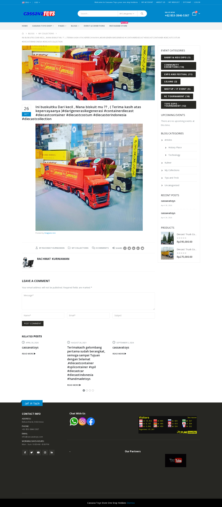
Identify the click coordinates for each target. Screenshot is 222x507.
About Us (160, 2)
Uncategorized (172, 185)
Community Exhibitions (174, 65)
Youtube (38, 452)
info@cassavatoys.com (32, 437)
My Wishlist (174, 2)
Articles (168, 139)
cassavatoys (75, 347)
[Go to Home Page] (23, 34)
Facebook (125, 248)
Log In (197, 2)
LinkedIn (133, 248)
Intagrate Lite (50, 233)
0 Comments (102, 248)
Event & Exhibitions (94, 26)
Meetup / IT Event (177, 88)
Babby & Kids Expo (177, 57)
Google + (138, 248)
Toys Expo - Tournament (175, 104)
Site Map (187, 2)
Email (142, 248)
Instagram (45, 452)
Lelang (170, 81)
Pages (61, 26)
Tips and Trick (172, 177)
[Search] (142, 14)
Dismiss (131, 502)
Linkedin (52, 452)
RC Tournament (177, 96)
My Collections (80, 248)
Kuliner (168, 162)
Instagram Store (118, 24)
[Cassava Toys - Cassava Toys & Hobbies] (41, 13)
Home (25, 26)
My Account (147, 2)
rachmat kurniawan (53, 248)
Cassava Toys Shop (42, 26)
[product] (167, 238)
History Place (175, 147)
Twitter (129, 248)
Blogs (74, 26)
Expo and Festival (178, 74)
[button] (83, 390)
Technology (174, 155)
